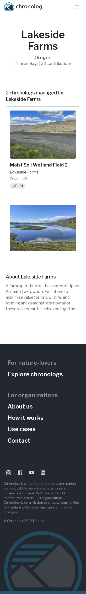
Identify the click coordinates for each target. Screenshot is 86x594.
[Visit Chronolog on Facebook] (20, 472)
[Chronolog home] (23, 7)
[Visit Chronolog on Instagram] (8, 472)
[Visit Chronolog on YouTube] (31, 472)
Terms (39, 521)
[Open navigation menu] (77, 7)
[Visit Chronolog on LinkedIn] (43, 472)
